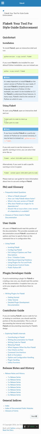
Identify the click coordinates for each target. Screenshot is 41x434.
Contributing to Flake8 (16, 337)
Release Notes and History (15, 373)
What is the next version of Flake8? (21, 201)
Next (33, 416)
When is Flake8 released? (17, 196)
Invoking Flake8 (13, 247)
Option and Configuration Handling (21, 357)
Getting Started (13, 297)
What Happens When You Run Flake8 (22, 347)
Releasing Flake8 (14, 345)
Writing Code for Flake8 (17, 342)
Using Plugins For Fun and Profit (20, 262)
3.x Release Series (14, 387)
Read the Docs (8, 430)
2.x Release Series (14, 390)
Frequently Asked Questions (15, 192)
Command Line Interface (17, 352)
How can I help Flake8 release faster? (21, 199)
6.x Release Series (14, 380)
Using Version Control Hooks (18, 265)
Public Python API (14, 267)
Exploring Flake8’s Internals (15, 333)
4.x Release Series (14, 385)
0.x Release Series (14, 395)
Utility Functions (14, 362)
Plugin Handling (13, 360)
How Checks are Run (15, 350)
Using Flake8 (10, 243)
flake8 (22, 3)
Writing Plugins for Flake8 (14, 293)
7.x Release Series (14, 377)
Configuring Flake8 (15, 250)
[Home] (3, 11)
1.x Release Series (14, 392)
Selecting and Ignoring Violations (20, 260)
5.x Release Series (14, 382)
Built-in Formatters (15, 355)
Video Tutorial (13, 300)
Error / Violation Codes (16, 257)
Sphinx (12, 428)
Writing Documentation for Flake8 (20, 340)
